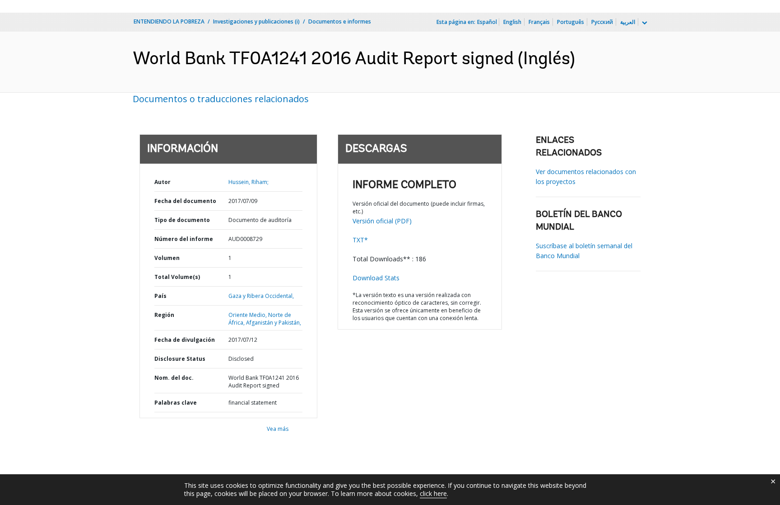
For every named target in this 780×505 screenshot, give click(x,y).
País (160, 296)
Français (539, 22)
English (512, 22)
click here (433, 493)
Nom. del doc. (174, 378)
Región (164, 315)
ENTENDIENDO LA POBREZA (169, 21)
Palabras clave (175, 402)
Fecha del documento (185, 201)
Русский (602, 22)
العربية (627, 22)
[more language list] (643, 23)
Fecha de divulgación (184, 340)
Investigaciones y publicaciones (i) (256, 21)
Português (570, 22)
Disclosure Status (179, 359)
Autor (162, 182)
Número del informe (183, 239)
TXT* (360, 240)
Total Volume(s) (177, 277)
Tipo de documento (182, 220)
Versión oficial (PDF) (382, 221)
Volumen (167, 258)
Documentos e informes (339, 21)
